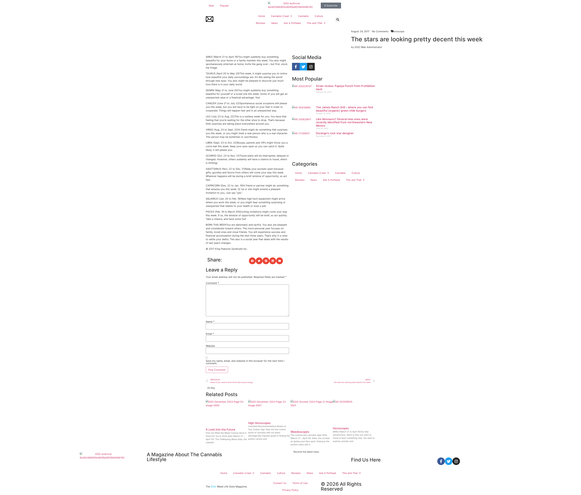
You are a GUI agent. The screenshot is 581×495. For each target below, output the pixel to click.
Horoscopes (341, 428)
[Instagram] (311, 66)
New (211, 5)
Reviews (260, 23)
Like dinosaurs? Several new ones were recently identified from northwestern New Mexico (344, 122)
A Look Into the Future (220, 429)
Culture (319, 16)
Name (210, 321)
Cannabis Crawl (280, 16)
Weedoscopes (299, 431)
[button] (337, 19)
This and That (314, 23)
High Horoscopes (259, 423)
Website (210, 346)
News (274, 23)
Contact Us (279, 483)
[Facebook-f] (296, 66)
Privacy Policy (290, 490)
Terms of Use (300, 483)
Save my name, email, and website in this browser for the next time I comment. (245, 362)
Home (261, 16)
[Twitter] (303, 66)
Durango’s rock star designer (335, 133)
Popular (224, 5)
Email (210, 334)
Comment (212, 283)
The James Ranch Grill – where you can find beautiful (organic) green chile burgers (344, 109)
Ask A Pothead (292, 23)
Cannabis (303, 16)
